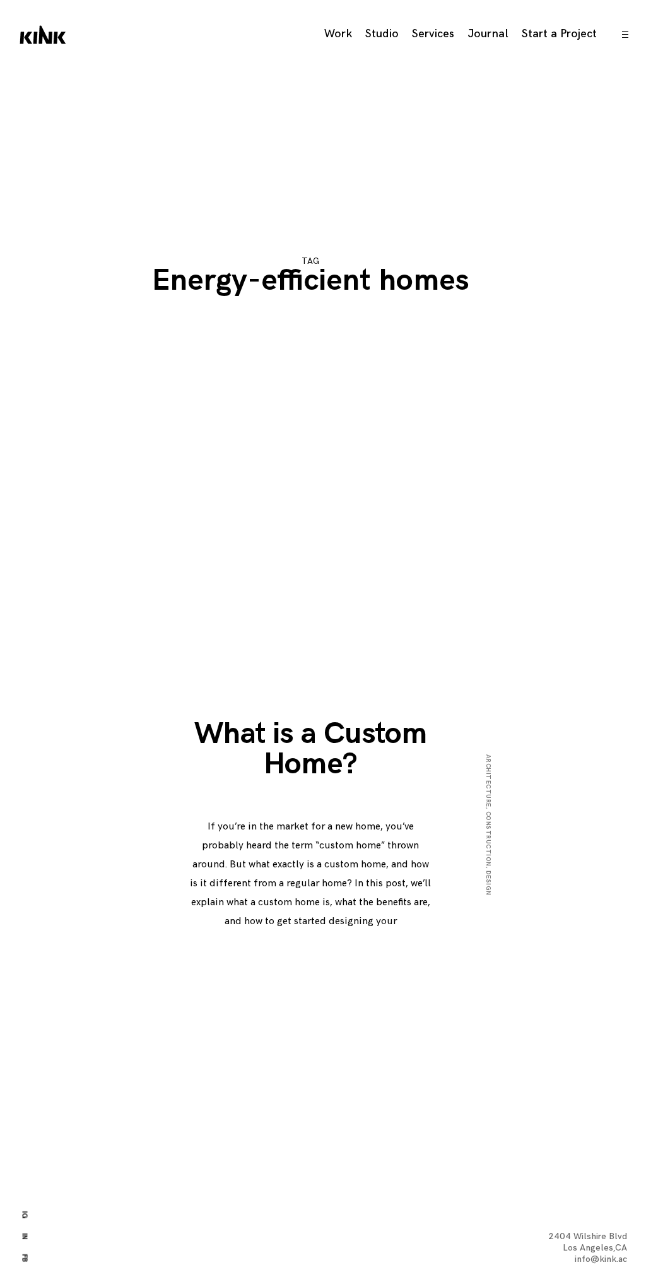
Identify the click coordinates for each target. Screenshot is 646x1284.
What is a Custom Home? (310, 749)
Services (433, 33)
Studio (382, 33)
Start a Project (559, 33)
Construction (488, 839)
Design (488, 883)
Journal (487, 33)
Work (338, 33)
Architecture (488, 780)
